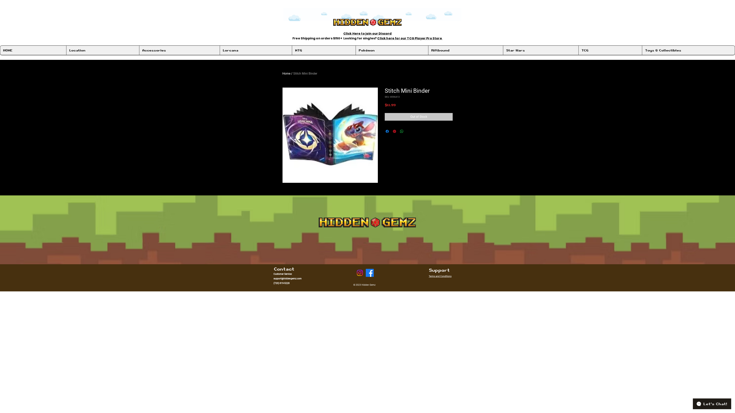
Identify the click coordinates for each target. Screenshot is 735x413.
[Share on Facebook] (387, 131)
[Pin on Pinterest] (394, 131)
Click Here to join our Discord (367, 33)
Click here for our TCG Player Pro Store (409, 38)
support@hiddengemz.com (288, 278)
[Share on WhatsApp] (401, 131)
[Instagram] (360, 273)
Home (286, 73)
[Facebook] (370, 273)
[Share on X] (409, 131)
